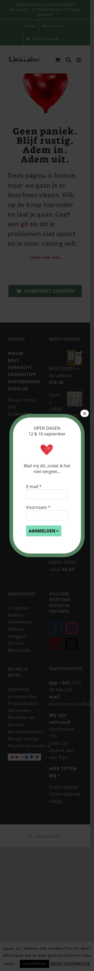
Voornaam (38, 507)
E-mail (34, 486)
